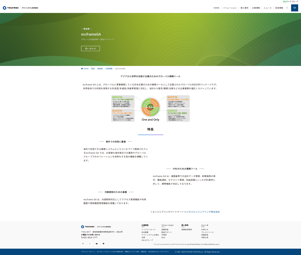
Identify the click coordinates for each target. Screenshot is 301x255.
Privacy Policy (195, 244)
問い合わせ (90, 48)
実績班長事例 (186, 229)
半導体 (164, 235)
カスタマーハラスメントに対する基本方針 (110, 252)
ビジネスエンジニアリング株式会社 (202, 211)
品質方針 (144, 252)
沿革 (143, 237)
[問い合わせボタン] (295, 8)
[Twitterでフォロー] (90, 244)
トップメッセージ (149, 229)
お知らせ (204, 229)
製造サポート (166, 232)
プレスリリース (207, 232)
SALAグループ (147, 240)
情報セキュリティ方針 (132, 252)
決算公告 (204, 237)
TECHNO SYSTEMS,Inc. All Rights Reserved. (203, 252)
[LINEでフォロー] (103, 244)
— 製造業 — (86, 29)
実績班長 (164, 229)
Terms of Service (209, 244)
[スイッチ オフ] (287, 8)
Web (163, 237)
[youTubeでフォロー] (97, 244)
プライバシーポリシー (88, 252)
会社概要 (145, 232)
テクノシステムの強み (150, 235)
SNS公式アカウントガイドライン (159, 252)
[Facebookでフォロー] (83, 244)
